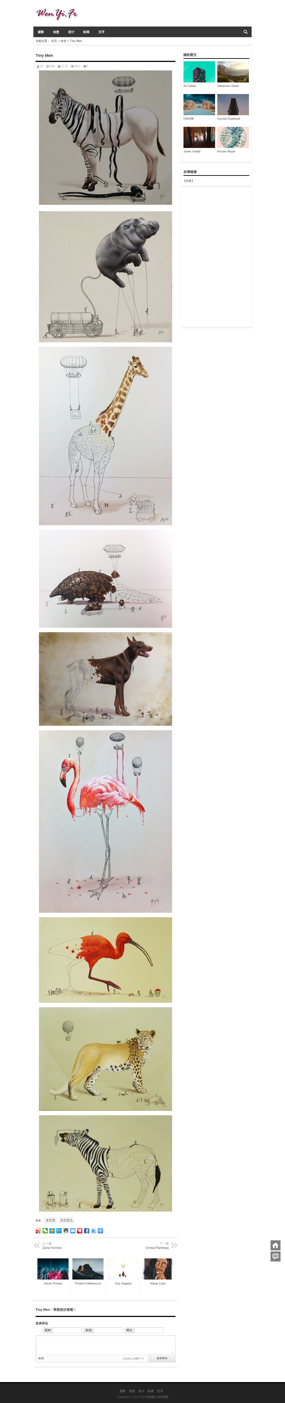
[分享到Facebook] (87, 1230)
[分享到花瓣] (80, 1230)
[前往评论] (276, 1256)
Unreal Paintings (157, 1247)
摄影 (41, 32)
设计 (71, 32)
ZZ (41, 66)
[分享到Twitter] (93, 1230)
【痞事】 (188, 181)
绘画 (86, 32)
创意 (56, 32)
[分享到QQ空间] (52, 1230)
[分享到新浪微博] (38, 1230)
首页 (54, 41)
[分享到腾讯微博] (59, 1230)
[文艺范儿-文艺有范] (58, 6)
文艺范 (50, 1220)
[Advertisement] (216, 259)
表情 (41, 1358)
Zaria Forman (52, 1247)
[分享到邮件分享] (73, 1230)
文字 (101, 32)
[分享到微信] (45, 1230)
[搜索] (246, 32)
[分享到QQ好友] (66, 1230)
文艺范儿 (66, 1220)
